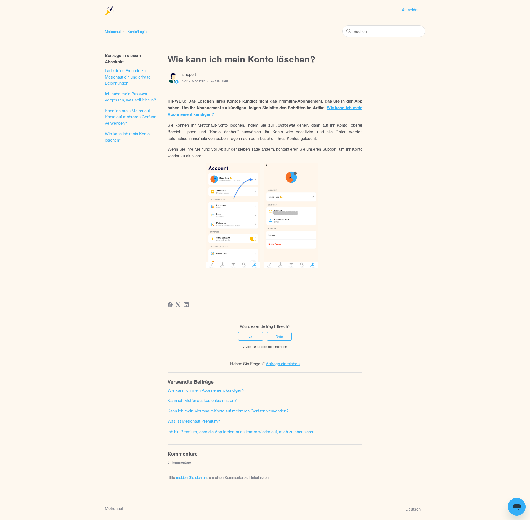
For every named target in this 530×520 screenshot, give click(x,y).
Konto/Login (137, 31)
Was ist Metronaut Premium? (194, 421)
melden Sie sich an (191, 477)
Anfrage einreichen (283, 363)
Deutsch (414, 508)
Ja (250, 336)
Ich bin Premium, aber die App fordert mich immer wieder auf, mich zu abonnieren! (242, 431)
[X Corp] (178, 304)
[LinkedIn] (186, 304)
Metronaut (113, 31)
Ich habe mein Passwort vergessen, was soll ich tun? (130, 97)
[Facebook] (170, 304)
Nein (279, 336)
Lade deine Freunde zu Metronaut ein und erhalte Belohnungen (127, 76)
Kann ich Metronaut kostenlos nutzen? (202, 400)
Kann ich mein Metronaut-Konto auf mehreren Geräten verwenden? (130, 117)
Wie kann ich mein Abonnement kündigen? (206, 390)
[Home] (110, 10)
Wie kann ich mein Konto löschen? (127, 136)
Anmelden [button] (411, 9)
